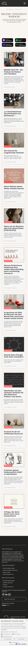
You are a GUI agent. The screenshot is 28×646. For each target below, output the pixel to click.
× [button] (26, 620)
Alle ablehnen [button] (21, 639)
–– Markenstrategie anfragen (8, 568)
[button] (25, 3)
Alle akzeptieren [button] (7, 639)
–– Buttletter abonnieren (7, 582)
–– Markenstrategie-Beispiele (8, 580)
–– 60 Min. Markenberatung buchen (10, 570)
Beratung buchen (9, 599)
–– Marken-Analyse (6, 572)
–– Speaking (4, 584)
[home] (4, 3)
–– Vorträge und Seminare (7, 586)
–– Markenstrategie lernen (7, 574)
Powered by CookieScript (14, 644)
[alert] (14, 632)
